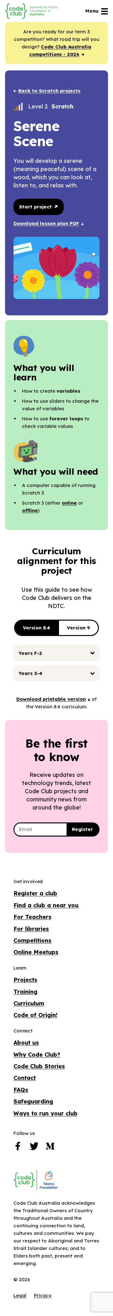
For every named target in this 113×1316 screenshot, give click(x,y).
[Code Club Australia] (24, 1180)
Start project (36, 207)
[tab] (56, 653)
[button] (53, 699)
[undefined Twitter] (34, 1148)
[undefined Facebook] (17, 1148)
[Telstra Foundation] (48, 1180)
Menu (92, 11)
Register (82, 829)
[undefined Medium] (50, 1148)
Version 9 (78, 628)
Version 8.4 (36, 628)
